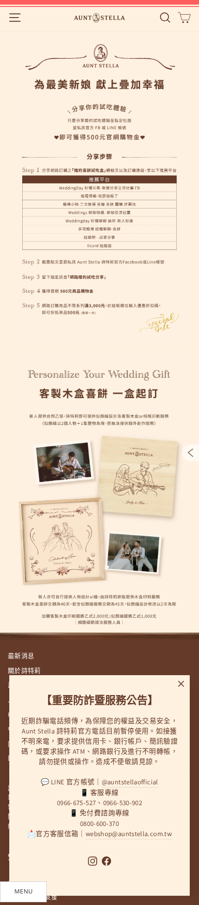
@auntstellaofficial (130, 781)
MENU (23, 891)
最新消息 (21, 656)
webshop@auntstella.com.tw (129, 833)
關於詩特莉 (24, 670)
